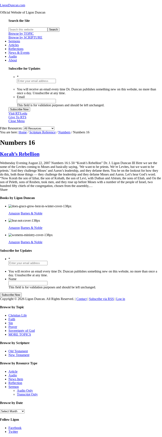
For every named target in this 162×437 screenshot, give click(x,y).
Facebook (15, 428)
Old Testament (18, 351)
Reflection (15, 383)
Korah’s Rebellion (19, 154)
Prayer (12, 327)
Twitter (13, 431)
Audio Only (25, 390)
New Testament (18, 355)
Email (21, 97)
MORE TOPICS (19, 334)
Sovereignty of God (21, 330)
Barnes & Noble (31, 213)
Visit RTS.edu (17, 113)
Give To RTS (17, 117)
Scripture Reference (42, 132)
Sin (10, 323)
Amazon (14, 213)
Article (13, 371)
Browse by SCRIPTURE (25, 37)
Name (12, 279)
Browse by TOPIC (21, 33)
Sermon (13, 387)
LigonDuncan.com (12, 5)
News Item (15, 379)
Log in (120, 299)
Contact (81, 299)
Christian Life (17, 315)
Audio (12, 375)
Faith (11, 319)
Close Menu (16, 121)
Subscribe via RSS (101, 299)
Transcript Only (27, 394)
